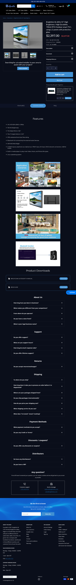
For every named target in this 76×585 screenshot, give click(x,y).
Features (20, 105)
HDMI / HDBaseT (62, 529)
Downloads (38, 105)
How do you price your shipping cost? (26, 403)
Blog (27, 534)
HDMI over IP (61, 532)
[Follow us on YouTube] (39, 579)
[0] (68, 6)
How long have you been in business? (26, 303)
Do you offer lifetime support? (24, 353)
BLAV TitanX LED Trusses (47, 13)
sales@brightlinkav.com (51, 491)
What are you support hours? (23, 343)
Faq (55, 105)
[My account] (63, 6)
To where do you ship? (21, 380)
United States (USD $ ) (8, 576)
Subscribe (48, 514)
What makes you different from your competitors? (30, 308)
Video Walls (61, 536)
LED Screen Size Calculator (65, 545)
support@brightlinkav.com (51, 489)
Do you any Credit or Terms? (23, 432)
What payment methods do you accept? (27, 427)
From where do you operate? (23, 313)
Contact (28, 539)
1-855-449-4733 (52, 6)
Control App (61, 541)
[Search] (33, 6)
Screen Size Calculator (12, 13)
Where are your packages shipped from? (27, 393)
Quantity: (48, 64)
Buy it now (59, 80)
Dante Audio (33, 13)
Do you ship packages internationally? (26, 398)
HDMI (59, 527)
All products (9, 18)
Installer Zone (29, 532)
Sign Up (46, 534)
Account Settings (48, 527)
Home (4, 18)
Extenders (61, 539)
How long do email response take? (25, 348)
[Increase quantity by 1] (55, 68)
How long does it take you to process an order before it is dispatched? (33, 386)
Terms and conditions (31, 541)
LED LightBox (24, 13)
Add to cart (59, 74)
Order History (47, 529)
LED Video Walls (10, 10)
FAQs (27, 536)
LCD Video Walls (22, 10)
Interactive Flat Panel (63, 543)
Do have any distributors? (22, 459)
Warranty (28, 543)
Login (45, 532)
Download (64, 278)
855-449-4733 (9, 558)
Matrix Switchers (48, 10)
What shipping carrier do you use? (25, 409)
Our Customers (30, 529)
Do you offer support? (21, 337)
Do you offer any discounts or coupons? (27, 446)
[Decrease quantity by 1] (47, 68)
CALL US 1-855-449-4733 (38, 1)
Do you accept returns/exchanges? (25, 366)
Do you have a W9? (20, 464)
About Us (28, 527)
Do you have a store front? (22, 319)
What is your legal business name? (25, 324)
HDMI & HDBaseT (35, 10)
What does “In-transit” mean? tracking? (27, 414)
